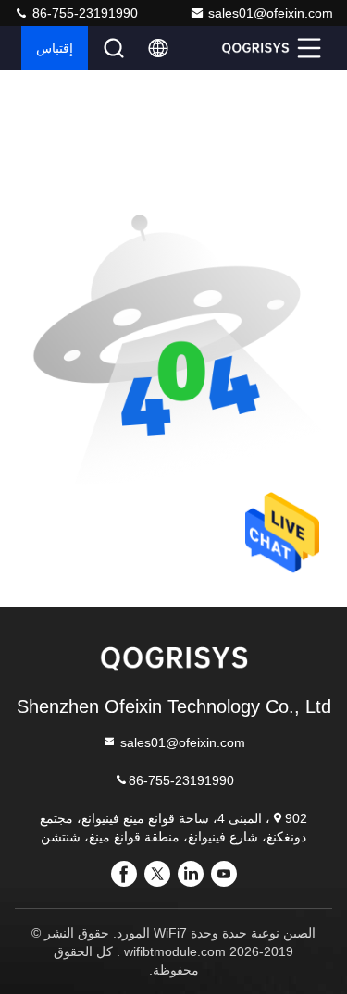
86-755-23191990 (83, 13)
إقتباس (54, 48)
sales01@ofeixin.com (270, 13)
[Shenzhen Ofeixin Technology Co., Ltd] (255, 48)
